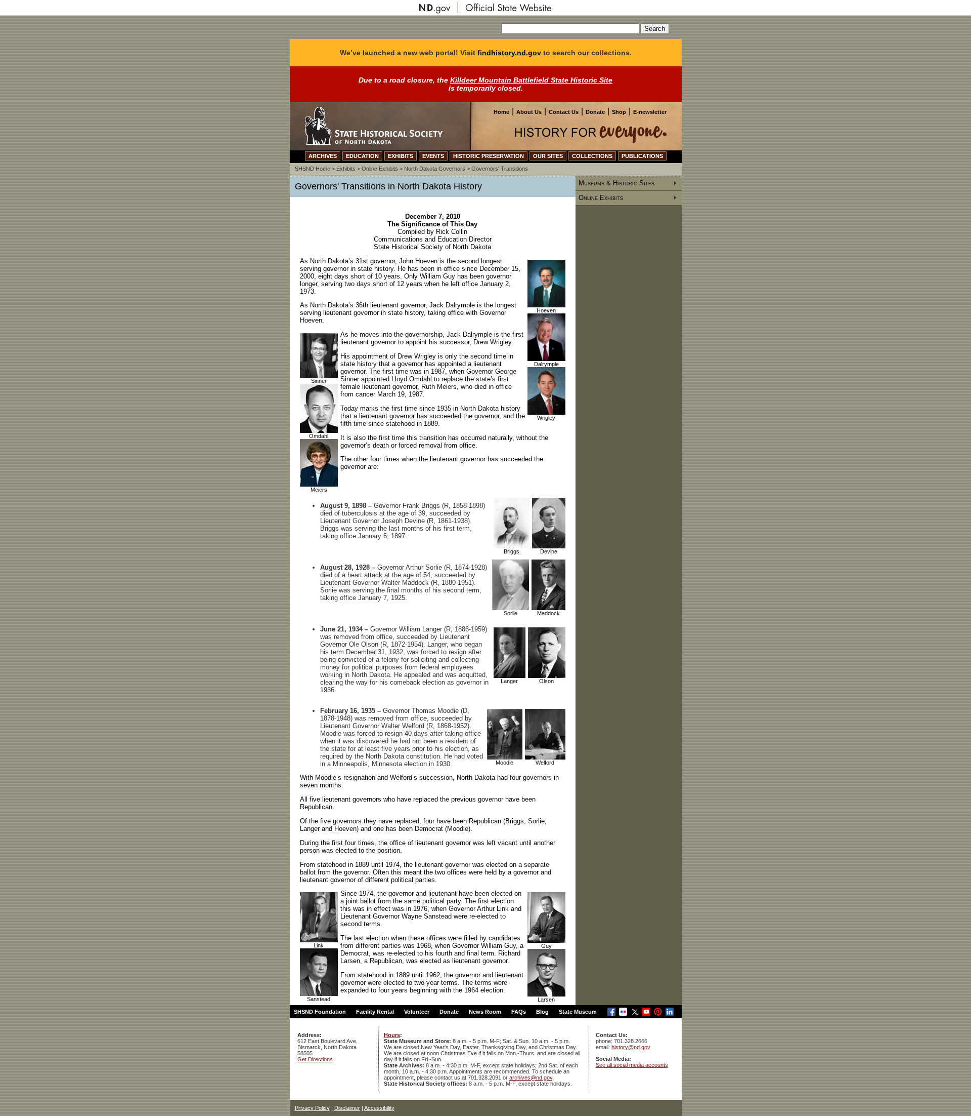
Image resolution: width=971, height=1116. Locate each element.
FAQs (518, 1012)
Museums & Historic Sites (616, 183)
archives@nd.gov (530, 1077)
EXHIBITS (400, 156)
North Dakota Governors (434, 169)
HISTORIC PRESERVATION (488, 156)
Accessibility (379, 1108)
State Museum (578, 1012)
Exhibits (346, 169)
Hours (392, 1035)
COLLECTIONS (592, 156)
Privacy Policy (312, 1108)
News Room (485, 1012)
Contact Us (564, 112)
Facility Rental (375, 1012)
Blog (542, 1012)
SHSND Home (312, 169)
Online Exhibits (380, 169)
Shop (619, 112)
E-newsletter (650, 112)
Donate (595, 112)
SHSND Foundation (320, 1012)
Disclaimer (347, 1108)
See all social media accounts (632, 1065)
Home (501, 112)
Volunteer (416, 1012)
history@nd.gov (630, 1047)
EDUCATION (362, 156)
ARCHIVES (322, 156)
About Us (529, 112)
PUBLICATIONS (642, 156)
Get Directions (315, 1059)
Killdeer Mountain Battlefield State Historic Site (531, 80)
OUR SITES (548, 156)
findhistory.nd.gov (509, 53)
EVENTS (433, 156)
